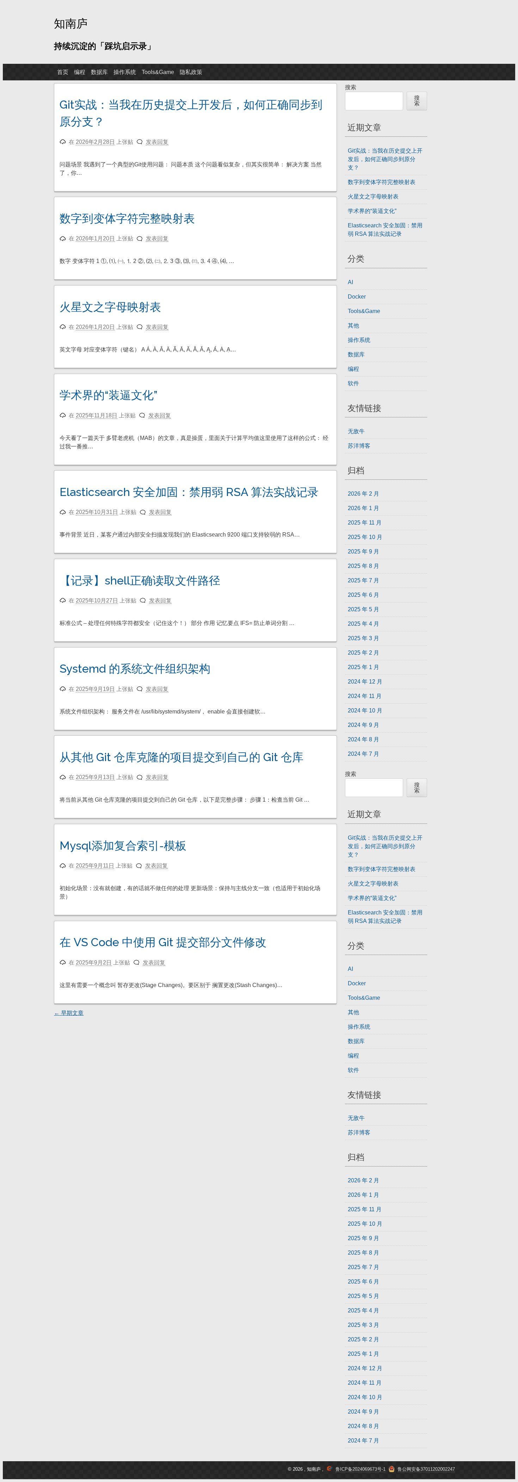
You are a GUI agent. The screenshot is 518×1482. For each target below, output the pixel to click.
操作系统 (124, 72)
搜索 (350, 87)
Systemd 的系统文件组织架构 (135, 668)
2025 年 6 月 (363, 595)
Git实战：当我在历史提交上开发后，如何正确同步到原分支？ (385, 159)
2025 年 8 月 (363, 566)
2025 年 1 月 (363, 667)
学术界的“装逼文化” (109, 395)
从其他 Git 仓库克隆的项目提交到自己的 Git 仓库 (181, 757)
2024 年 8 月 (363, 739)
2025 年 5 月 (363, 609)
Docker (357, 297)
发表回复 (157, 142)
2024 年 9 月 (363, 725)
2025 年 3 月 (363, 638)
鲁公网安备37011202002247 (426, 1469)
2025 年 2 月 (363, 653)
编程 (79, 72)
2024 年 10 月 (365, 711)
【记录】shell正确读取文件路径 (140, 580)
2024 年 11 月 (365, 696)
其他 (353, 326)
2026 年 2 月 (363, 494)
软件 (353, 383)
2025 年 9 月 (363, 552)
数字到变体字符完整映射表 (127, 218)
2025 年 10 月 (365, 537)
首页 (62, 72)
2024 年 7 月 (363, 754)
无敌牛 (356, 431)
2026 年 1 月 (363, 508)
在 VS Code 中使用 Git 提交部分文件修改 (163, 942)
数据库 (99, 72)
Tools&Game (158, 72)
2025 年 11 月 (365, 523)
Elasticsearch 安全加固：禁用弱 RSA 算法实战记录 (189, 491)
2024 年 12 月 (365, 682)
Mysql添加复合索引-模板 (123, 845)
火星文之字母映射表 (110, 306)
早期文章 (69, 1013)
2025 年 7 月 (363, 580)
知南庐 (71, 23)
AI (350, 282)
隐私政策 (191, 72)
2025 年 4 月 (363, 624)
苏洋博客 (359, 446)
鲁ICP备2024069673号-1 (360, 1469)
